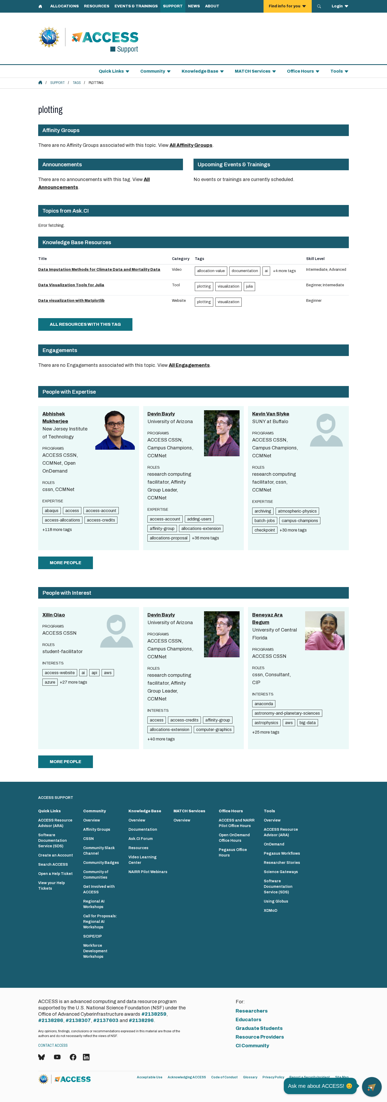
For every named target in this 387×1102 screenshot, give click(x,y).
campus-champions (300, 520)
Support (57, 83)
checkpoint (265, 530)
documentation (245, 271)
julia (249, 286)
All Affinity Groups (191, 145)
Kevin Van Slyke (270, 414)
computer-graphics (214, 729)
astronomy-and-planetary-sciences (287, 713)
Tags (77, 83)
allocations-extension (201, 528)
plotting (204, 286)
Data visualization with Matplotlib (71, 301)
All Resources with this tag (85, 324)
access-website (60, 672)
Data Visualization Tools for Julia (71, 285)
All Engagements (189, 365)
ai (266, 271)
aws (108, 672)
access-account (101, 510)
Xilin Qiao (53, 615)
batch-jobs (265, 520)
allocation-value (211, 271)
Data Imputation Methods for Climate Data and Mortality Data (99, 270)
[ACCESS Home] (40, 82)
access (72, 510)
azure (50, 682)
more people (65, 562)
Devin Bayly (161, 414)
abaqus (51, 510)
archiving (263, 511)
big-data (308, 722)
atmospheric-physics (297, 511)
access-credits (101, 520)
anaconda (264, 704)
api (94, 672)
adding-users (199, 519)
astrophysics (266, 722)
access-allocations (62, 520)
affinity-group (162, 528)
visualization (228, 286)
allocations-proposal (168, 538)
